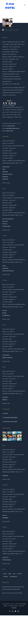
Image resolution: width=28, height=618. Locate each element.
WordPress (14, 607)
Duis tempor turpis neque (10, 421)
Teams (4, 265)
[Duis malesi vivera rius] (9, 439)
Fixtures (4, 310)
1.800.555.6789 (10, 126)
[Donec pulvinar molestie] (4, 436)
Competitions (6, 315)
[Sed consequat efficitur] (19, 436)
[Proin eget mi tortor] (4, 439)
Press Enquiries (6, 559)
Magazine (5, 176)
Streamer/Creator (7, 174)
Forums (4, 515)
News (10, 573)
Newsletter (5, 517)
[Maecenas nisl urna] (14, 436)
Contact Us (5, 557)
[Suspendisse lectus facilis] (19, 432)
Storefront (5, 179)
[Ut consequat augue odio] (14, 439)
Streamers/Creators (8, 270)
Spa (14, 573)
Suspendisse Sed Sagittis (10, 417)
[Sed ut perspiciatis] (9, 432)
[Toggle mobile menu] (25, 5)
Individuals (5, 268)
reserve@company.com (12, 128)
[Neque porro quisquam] (4, 432)
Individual (5, 171)
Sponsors (5, 221)
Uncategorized (13, 576)
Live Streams (6, 355)
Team (3, 169)
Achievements (6, 226)
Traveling (5, 576)
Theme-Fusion (9, 130)
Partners (4, 223)
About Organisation (7, 218)
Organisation (6, 166)
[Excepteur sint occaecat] (14, 432)
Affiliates (4, 399)
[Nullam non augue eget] (19, 439)
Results (4, 313)
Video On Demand (7, 357)
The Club (19, 573)
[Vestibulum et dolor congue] (9, 436)
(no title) (5, 413)
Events (5, 573)
